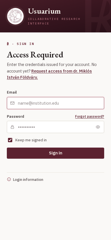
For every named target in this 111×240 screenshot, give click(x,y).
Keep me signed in (31, 140)
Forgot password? (89, 116)
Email (12, 92)
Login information (28, 179)
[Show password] (98, 127)
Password (15, 116)
